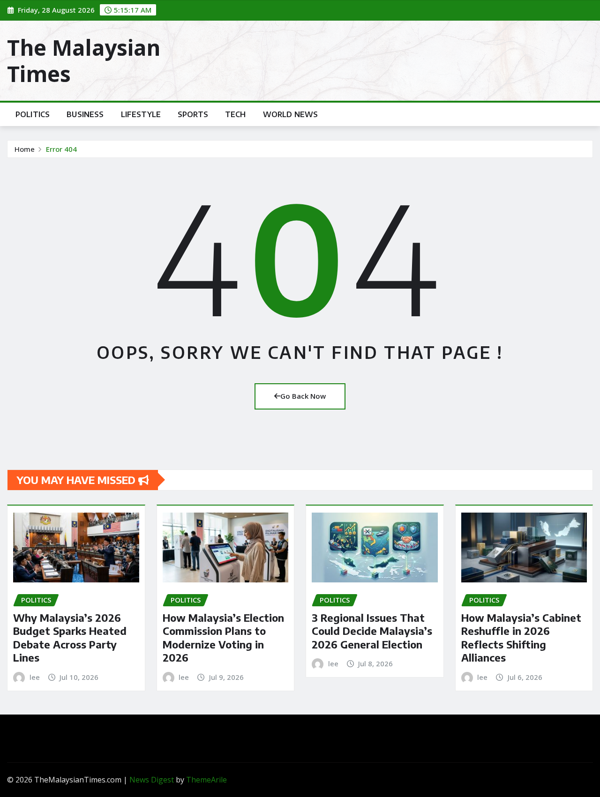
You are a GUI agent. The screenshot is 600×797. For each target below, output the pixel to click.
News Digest (151, 780)
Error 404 (61, 149)
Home (25, 149)
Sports (193, 114)
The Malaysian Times (83, 60)
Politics (32, 114)
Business (85, 114)
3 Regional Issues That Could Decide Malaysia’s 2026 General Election (372, 631)
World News (290, 114)
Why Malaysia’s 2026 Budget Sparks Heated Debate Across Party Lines (70, 637)
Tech (235, 114)
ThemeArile (206, 780)
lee (35, 677)
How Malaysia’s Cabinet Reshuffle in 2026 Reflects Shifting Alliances (521, 637)
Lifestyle (141, 114)
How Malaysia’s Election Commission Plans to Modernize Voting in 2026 (223, 637)
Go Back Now (303, 396)
